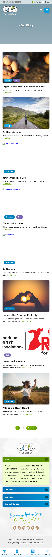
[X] (7, 2)
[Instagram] (10, 2)
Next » (31, 428)
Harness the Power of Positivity (20, 315)
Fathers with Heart (13, 223)
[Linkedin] (19, 2)
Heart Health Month (14, 361)
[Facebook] (4, 2)
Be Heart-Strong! (12, 132)
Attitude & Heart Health (16, 407)
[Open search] (41, 10)
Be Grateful (9, 268)
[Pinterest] (16, 2)
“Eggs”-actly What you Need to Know (24, 86)
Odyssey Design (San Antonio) (32, 543)
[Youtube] (13, 2)
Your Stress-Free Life (14, 177)
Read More (7, 93)
